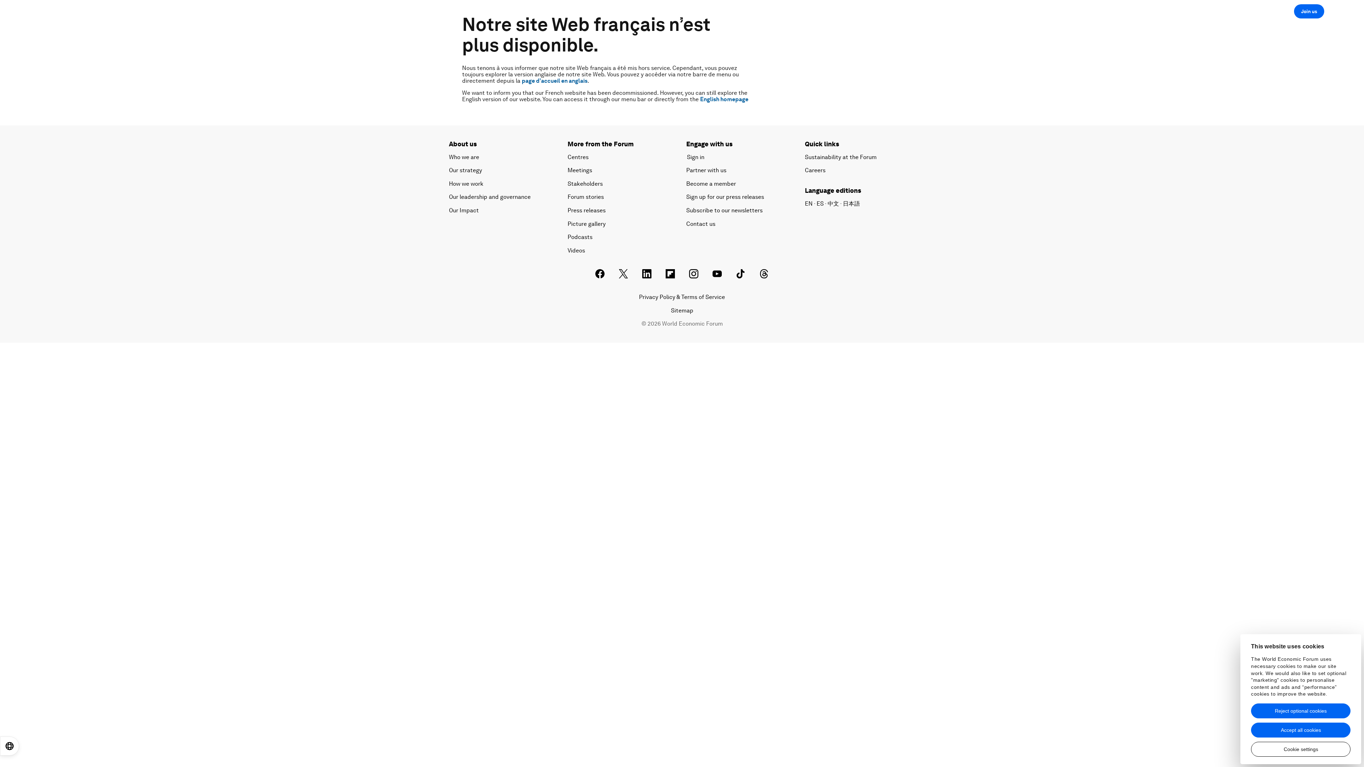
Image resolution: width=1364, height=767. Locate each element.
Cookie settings (1301, 749)
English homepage (724, 99)
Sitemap (682, 310)
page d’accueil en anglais (555, 80)
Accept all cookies (1301, 730)
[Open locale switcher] (9, 746)
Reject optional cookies (1301, 711)
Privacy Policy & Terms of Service (682, 297)
